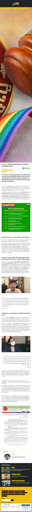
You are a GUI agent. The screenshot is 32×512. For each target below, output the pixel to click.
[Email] (28, 168)
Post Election (17, 492)
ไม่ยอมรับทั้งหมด (26, 507)
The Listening (17, 494)
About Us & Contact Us (7, 502)
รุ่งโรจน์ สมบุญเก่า (15, 455)
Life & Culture (5, 492)
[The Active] (15, 4)
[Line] (26, 168)
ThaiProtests (11, 494)
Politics (13, 467)
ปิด (25, 509)
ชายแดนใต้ (23, 494)
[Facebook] (23, 168)
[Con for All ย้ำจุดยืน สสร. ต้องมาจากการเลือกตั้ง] (6, 483)
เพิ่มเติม (5, 507)
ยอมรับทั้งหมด (25, 505)
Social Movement (14, 474)
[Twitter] (24, 168)
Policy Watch (11, 492)
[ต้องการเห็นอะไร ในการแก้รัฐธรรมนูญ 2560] (6, 476)
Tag (2, 489)
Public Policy (24, 492)
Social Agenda (5, 494)
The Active (4, 317)
